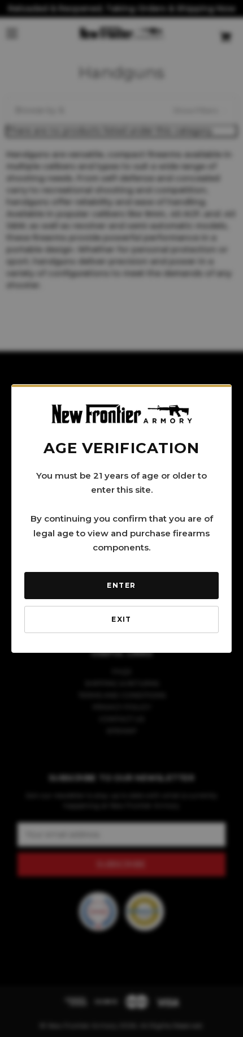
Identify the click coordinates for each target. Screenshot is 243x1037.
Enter (121, 585)
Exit (121, 619)
